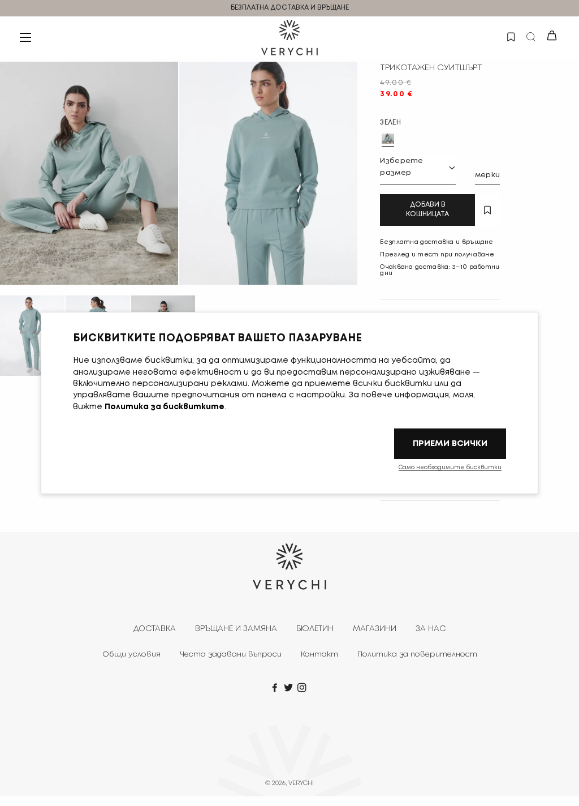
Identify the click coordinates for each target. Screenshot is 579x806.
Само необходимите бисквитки (450, 467)
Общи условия (131, 654)
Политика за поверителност (417, 654)
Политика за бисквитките (164, 407)
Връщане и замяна (236, 629)
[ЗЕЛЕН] (388, 138)
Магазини (374, 629)
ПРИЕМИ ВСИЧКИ (450, 443)
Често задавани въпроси (231, 654)
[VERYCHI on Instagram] (303, 688)
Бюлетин (315, 629)
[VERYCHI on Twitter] (289, 688)
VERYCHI (301, 783)
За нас (431, 629)
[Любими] (510, 36)
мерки (487, 175)
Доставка (154, 629)
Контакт (319, 654)
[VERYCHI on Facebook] (276, 688)
